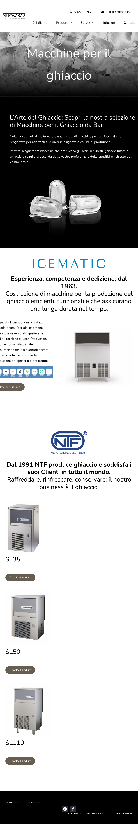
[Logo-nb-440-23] (14, 15)
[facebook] (73, 809)
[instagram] (65, 809)
